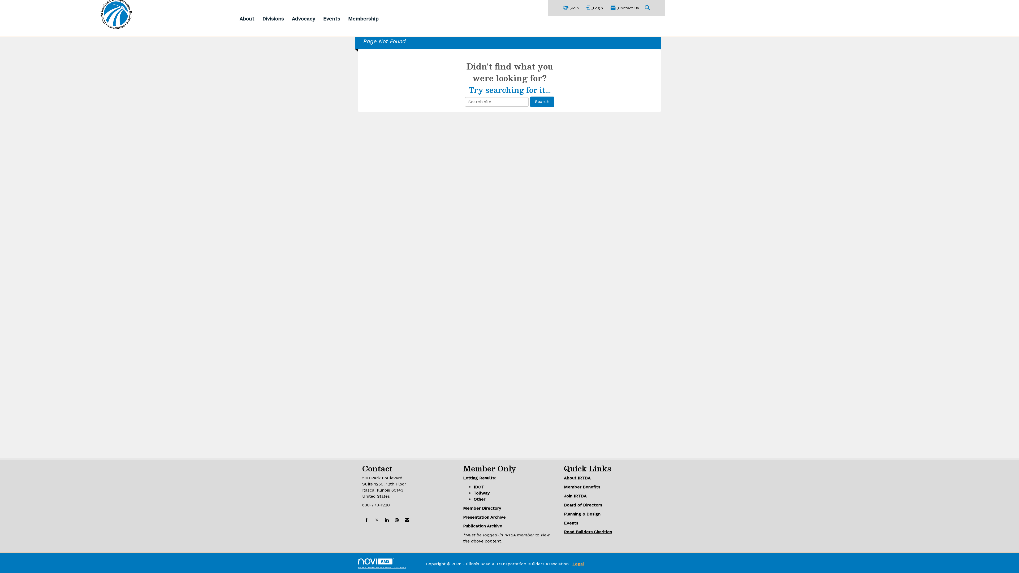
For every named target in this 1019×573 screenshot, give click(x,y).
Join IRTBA (575, 495)
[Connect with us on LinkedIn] (386, 520)
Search (542, 101)
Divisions (273, 19)
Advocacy (303, 19)
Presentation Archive (484, 517)
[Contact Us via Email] (407, 520)
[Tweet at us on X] (376, 520)
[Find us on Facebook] (366, 520)
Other (479, 499)
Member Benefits (582, 486)
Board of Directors (583, 504)
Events (331, 19)
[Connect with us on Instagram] (396, 520)
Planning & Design (582, 513)
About (247, 19)
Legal (578, 563)
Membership (363, 19)
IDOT (479, 486)
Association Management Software (382, 567)
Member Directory (482, 508)
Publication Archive (482, 525)
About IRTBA (577, 477)
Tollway (482, 493)
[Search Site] (648, 8)
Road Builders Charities (588, 531)
